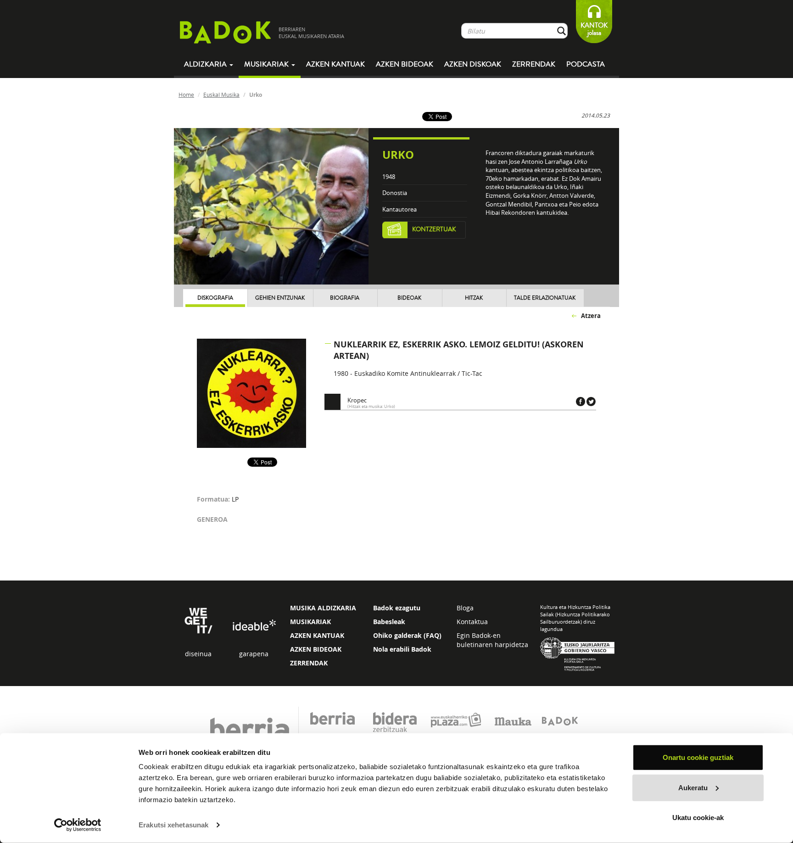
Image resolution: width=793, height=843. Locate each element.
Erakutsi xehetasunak (173, 825)
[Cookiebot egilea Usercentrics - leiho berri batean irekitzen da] (78, 825)
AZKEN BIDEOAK (315, 649)
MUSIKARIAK (310, 621)
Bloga (465, 607)
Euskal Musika (221, 94)
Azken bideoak (404, 64)
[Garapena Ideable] (254, 625)
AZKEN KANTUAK (317, 635)
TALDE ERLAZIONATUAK (544, 298)
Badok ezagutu (396, 607)
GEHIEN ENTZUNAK (280, 298)
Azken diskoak (472, 64)
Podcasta (585, 64)
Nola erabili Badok (402, 649)
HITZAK (474, 298)
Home (186, 94)
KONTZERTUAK (434, 229)
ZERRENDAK (309, 663)
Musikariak (267, 64)
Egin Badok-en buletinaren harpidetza (492, 640)
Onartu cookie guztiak (698, 757)
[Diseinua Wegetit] (198, 620)
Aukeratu (693, 787)
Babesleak (389, 621)
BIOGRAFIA (344, 298)
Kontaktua (472, 621)
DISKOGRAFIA (215, 298)
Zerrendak (533, 64)
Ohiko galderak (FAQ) (407, 635)
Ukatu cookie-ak (698, 817)
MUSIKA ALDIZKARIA (323, 607)
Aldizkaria (206, 64)
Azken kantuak (335, 64)
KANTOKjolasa (594, 29)
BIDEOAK (409, 298)
